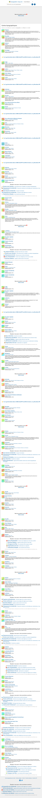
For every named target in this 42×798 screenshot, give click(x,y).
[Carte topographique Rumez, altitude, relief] (3, 107)
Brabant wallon (11, 78)
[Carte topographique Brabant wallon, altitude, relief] (3, 199)
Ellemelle (7, 171)
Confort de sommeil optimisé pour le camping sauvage (24, 457)
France (6, 51)
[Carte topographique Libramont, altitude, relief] (3, 443)
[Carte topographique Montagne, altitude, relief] (3, 51)
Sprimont (14, 177)
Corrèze (16, 747)
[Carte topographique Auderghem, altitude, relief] (3, 156)
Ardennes (7, 89)
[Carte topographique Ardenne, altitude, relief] (3, 647)
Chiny (6, 266)
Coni (11, 368)
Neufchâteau (15, 119)
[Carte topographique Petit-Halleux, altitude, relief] (3, 74)
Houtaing (7, 465)
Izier (6, 122)
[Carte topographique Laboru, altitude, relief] (3, 70)
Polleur (18, 70)
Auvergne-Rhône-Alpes (12, 361)
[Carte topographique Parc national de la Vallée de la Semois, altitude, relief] (3, 119)
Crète (6, 143)
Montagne (7, 50)
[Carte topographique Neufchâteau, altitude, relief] (3, 656)
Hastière (7, 503)
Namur (6, 346)
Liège (6, 62)
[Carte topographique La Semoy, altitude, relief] (3, 594)
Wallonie (7, 43)
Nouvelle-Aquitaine (11, 51)
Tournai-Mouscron (15, 107)
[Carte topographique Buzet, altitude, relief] (3, 420)
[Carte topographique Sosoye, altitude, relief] (3, 391)
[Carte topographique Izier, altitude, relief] (3, 123)
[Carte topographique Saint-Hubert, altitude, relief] (3, 584)
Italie (6, 368)
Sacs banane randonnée (9, 190)
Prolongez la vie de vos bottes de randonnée (23, 727)
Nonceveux (7, 131)
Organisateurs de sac (11, 342)
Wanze (13, 740)
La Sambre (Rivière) (9, 651)
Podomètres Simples (8, 194)
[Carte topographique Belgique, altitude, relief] (3, 31)
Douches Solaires (9, 258)
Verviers (12, 70)
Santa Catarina (8, 495)
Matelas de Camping (8, 457)
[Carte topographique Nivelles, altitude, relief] (3, 212)
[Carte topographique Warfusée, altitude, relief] (3, 380)
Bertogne (7, 406)
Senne (6, 680)
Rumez (6, 106)
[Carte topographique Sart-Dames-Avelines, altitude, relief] (3, 411)
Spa (6, 527)
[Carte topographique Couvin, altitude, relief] (3, 438)
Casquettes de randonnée (9, 192)
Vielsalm (7, 555)
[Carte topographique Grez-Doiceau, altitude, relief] (3, 524)
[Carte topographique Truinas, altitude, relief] (3, 363)
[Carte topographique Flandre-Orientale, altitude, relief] (3, 242)
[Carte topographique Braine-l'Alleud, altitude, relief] (3, 330)
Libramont (7, 442)
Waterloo (7, 167)
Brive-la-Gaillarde (9, 746)
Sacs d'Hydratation (10, 256)
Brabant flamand (8, 262)
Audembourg (8, 712)
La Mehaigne (7, 739)
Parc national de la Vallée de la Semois (13, 118)
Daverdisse (20, 470)
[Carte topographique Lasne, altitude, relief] (3, 78)
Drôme (17, 361)
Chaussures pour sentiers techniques (22, 255)
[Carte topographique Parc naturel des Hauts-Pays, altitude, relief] (3, 722)
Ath (12, 103)
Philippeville (13, 436)
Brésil (6, 497)
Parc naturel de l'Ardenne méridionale (13, 394)
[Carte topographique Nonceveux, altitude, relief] (3, 132)
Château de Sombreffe (10, 684)
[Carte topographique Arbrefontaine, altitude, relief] (3, 246)
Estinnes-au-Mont (9, 659)
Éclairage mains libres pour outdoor (21, 251)
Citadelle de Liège (9, 619)
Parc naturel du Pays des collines (12, 102)
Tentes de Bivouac (7, 601)
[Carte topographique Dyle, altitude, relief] (3, 709)
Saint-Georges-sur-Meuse (19, 380)
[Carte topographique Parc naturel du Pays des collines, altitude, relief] (3, 103)
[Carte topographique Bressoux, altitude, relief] (3, 128)
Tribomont (7, 615)
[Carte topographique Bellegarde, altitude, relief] (3, 356)
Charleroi (13, 420)
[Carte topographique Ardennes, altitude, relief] (3, 91)
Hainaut (10, 103)
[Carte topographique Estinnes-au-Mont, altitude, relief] (3, 660)
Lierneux (7, 147)
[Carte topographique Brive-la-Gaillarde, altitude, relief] (3, 749)
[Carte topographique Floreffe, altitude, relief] (3, 520)
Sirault (6, 491)
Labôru (21, 70)
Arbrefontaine (8, 245)
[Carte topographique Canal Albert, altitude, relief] (3, 590)
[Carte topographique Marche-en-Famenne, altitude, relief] (3, 447)
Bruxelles (7, 36)
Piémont (8, 368)
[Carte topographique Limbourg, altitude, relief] (3, 300)
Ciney (15, 508)
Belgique (7, 30)
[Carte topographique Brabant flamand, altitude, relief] (3, 263)
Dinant (12, 391)
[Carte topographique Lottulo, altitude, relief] (3, 368)
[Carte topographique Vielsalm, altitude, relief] (3, 557)
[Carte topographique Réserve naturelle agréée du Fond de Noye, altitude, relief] (3, 718)
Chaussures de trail (10, 255)
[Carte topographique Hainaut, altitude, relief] (3, 306)
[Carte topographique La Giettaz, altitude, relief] (3, 232)
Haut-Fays (7, 469)
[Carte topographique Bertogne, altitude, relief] (3, 407)
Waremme (12, 380)
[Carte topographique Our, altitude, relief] (3, 629)
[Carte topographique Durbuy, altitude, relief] (3, 432)
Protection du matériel (15, 458)
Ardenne (7, 646)
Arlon (6, 216)
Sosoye (6, 390)
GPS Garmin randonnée (12, 341)
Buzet (6, 419)
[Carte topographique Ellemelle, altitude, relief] (3, 172)
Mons (12, 492)
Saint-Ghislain (16, 492)
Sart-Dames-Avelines (10, 410)
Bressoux (7, 127)
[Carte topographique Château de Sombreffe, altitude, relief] (3, 685)
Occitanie (9, 354)
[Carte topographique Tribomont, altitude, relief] (3, 616)
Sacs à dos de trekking (8, 789)
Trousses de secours (12, 665)
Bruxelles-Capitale (12, 37)
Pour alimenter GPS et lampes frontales (25, 544)
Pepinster (15, 616)
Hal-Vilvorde (8, 415)
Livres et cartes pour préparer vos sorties (22, 729)
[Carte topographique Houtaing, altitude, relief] (3, 466)
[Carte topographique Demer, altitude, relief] (3, 611)
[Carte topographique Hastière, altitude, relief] (3, 504)
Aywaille (14, 132)
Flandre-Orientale (9, 241)
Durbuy (22, 123)
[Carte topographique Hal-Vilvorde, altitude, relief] (3, 416)
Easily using (21, 57)
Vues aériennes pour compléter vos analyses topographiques (25, 186)
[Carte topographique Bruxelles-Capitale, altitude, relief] (3, 238)
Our (6, 626)
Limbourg (7, 298)
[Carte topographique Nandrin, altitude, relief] (3, 535)
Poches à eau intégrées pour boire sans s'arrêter (24, 256)
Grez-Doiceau (8, 523)
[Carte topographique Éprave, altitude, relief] (3, 481)
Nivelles (15, 78)
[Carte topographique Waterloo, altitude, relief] (3, 168)
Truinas (6, 360)
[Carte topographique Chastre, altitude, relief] (3, 386)
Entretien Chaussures (8, 727)
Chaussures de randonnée (9, 188)
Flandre (6, 325)
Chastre (7, 383)
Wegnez (19, 616)
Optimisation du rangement (22, 342)
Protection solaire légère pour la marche (24, 192)
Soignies (13, 474)
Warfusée (7, 379)
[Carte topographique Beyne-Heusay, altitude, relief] (3, 152)
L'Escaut (7, 757)
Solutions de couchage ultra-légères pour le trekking (22, 601)
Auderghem (7, 155)
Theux (15, 70)
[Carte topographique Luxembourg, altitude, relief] (3, 691)
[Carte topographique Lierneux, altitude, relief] (3, 148)
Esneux (6, 551)
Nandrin (7, 534)
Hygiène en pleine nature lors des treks (22, 258)
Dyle (6, 708)
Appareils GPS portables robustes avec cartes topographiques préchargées (27, 788)
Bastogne (14, 407)
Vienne (16, 203)
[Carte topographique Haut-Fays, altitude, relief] (3, 470)
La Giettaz (7, 230)
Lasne (6, 77)
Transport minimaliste (20, 190)
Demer (6, 610)
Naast (6, 473)
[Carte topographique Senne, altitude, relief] (3, 681)
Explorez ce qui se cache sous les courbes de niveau (27, 337)
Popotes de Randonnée (9, 599)
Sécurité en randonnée (22, 665)
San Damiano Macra (16, 368)
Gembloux (7, 561)
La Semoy (7, 593)
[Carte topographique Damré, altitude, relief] (3, 177)
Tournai (19, 107)
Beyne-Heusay (8, 151)
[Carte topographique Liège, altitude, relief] (3, 64)
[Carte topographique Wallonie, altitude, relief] (3, 46)
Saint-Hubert (8, 581)
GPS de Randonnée (8, 460)
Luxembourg (11, 74)
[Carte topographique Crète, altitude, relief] (3, 144)
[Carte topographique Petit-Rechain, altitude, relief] (3, 754)
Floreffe (7, 519)
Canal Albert (7, 588)
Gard (12, 354)
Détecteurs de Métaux (11, 337)
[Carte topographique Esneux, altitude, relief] (3, 552)
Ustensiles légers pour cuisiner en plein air (23, 599)
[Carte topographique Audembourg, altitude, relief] (3, 714)
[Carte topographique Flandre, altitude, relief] (3, 326)
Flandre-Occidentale (9, 180)
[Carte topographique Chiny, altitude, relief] (3, 267)
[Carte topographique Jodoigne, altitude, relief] (3, 567)
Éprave (6, 479)
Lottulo (6, 367)
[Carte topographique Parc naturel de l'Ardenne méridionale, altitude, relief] (3, 395)
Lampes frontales (9, 251)
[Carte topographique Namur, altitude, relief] (3, 349)
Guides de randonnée (8, 729)
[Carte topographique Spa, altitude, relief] (3, 530)
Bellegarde (7, 353)
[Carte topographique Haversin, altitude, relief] (3, 508)
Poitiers (7, 202)
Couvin (6, 435)
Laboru (6, 69)
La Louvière (14, 322)
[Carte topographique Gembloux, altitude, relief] (3, 562)
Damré (6, 176)
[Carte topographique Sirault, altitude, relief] (3, 492)
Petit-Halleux (8, 73)
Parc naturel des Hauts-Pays (11, 721)
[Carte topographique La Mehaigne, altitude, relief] (3, 741)
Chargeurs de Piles (12, 544)
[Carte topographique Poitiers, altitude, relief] (3, 205)
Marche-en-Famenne (16, 74)
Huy (11, 172)
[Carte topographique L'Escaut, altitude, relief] (3, 760)
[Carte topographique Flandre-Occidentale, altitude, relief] (3, 181)
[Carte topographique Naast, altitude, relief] (3, 475)
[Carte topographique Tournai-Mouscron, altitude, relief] (3, 677)
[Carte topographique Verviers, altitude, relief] (3, 98)
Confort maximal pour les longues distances (24, 704)
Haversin (7, 507)
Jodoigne (7, 565)
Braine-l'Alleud (8, 329)
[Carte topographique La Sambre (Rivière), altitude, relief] (3, 652)
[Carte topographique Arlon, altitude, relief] (3, 219)
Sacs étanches (9, 336)
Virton (14, 267)
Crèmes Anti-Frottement (9, 704)
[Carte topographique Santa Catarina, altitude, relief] (3, 498)
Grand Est (9, 90)
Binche (6, 321)
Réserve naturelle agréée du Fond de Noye (14, 717)
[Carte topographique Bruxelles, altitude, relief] (3, 39)
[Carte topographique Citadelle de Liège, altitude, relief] (3, 622)
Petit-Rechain (8, 753)
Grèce (6, 144)
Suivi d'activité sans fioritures (19, 194)
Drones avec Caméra (8, 186)
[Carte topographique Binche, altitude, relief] (3, 322)
